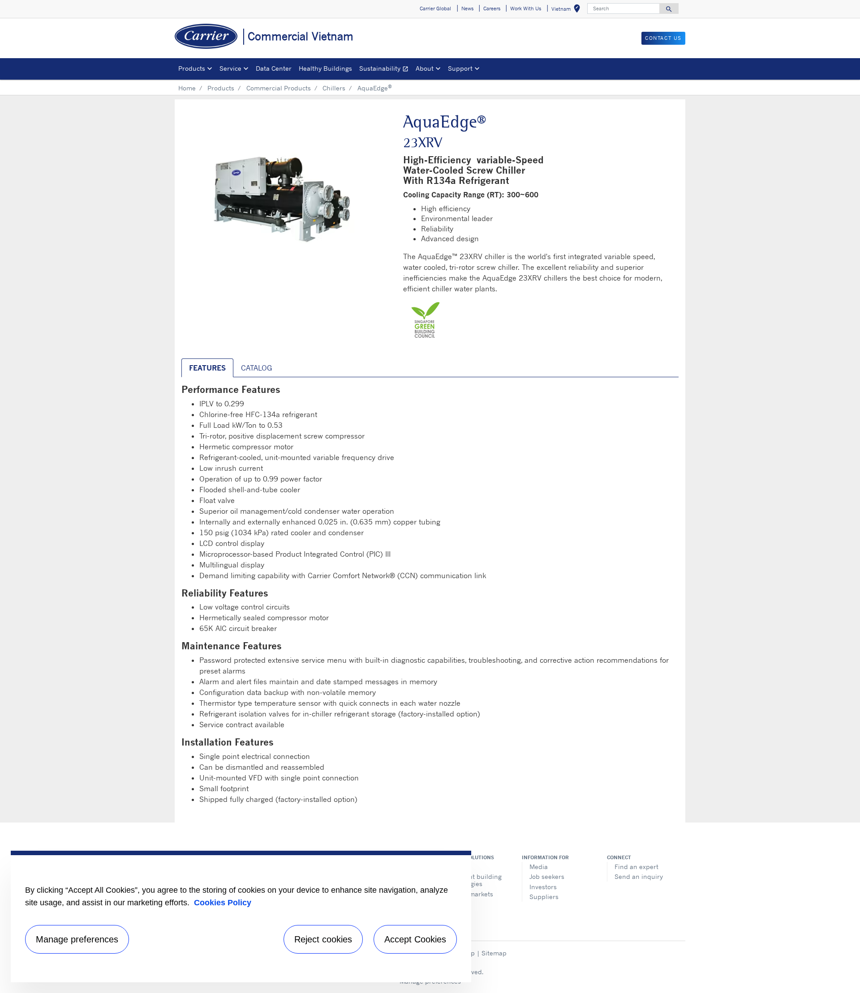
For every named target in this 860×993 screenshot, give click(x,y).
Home (187, 88)
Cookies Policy (222, 902)
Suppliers (544, 896)
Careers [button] (491, 8)
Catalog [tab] (256, 367)
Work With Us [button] (525, 8)
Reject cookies (323, 939)
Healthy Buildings (325, 68)
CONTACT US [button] (663, 38)
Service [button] (230, 68)
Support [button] (460, 68)
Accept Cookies (415, 939)
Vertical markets (468, 894)
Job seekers (546, 876)
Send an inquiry (639, 876)
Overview (457, 866)
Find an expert (636, 866)
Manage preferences (77, 939)
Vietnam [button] (567, 10)
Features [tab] (207, 367)
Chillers (333, 88)
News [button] (467, 8)
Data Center (274, 68)
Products (220, 88)
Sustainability (385, 69)
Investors (543, 887)
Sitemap (494, 953)
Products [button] (191, 68)
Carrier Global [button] (435, 8)
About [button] (425, 68)
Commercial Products (278, 88)
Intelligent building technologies (473, 880)
